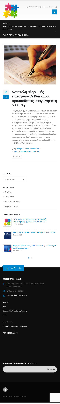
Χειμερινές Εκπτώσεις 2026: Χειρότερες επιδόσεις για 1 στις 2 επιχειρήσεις (35, 246)
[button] (56, 6)
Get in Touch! (13, 268)
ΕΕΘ (4, 307)
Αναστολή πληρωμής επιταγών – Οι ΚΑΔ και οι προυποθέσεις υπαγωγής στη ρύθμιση (34, 98)
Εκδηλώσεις (9, 197)
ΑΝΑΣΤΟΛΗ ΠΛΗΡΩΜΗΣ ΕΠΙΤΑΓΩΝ (26, 152)
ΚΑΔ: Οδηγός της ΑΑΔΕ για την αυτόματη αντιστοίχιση (34, 232)
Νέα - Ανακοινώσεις (33, 149)
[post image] (30, 64)
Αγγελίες (8, 192)
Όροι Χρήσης (7, 322)
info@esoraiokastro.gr (45, 7)
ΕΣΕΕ (5, 315)
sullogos (19, 149)
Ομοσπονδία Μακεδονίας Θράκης (15, 311)
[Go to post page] (7, 222)
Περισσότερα (17, 157)
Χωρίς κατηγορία (11, 206)
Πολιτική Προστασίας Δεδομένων (15, 326)
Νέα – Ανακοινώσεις (12, 202)
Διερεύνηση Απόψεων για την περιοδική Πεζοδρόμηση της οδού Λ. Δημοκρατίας (29, 220)
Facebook (5, 389)
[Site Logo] (11, 10)
